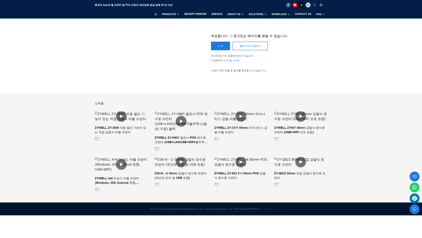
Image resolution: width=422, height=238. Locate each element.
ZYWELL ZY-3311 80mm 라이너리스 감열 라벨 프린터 (240, 130)
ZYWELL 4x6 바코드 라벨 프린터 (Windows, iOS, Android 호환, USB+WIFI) (117, 181)
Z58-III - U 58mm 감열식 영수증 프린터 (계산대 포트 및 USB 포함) (181, 175)
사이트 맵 (267, 208)
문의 (97, 138)
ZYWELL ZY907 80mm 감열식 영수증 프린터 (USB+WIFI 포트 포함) (299, 130)
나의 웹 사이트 (232, 60)
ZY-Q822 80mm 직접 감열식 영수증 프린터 (299, 175)
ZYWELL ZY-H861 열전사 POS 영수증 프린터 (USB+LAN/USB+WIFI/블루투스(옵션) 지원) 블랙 (181, 140)
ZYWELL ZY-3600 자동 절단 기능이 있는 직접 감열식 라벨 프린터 (120, 130)
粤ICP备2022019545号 (246, 208)
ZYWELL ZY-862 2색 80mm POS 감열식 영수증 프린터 (240, 175)
